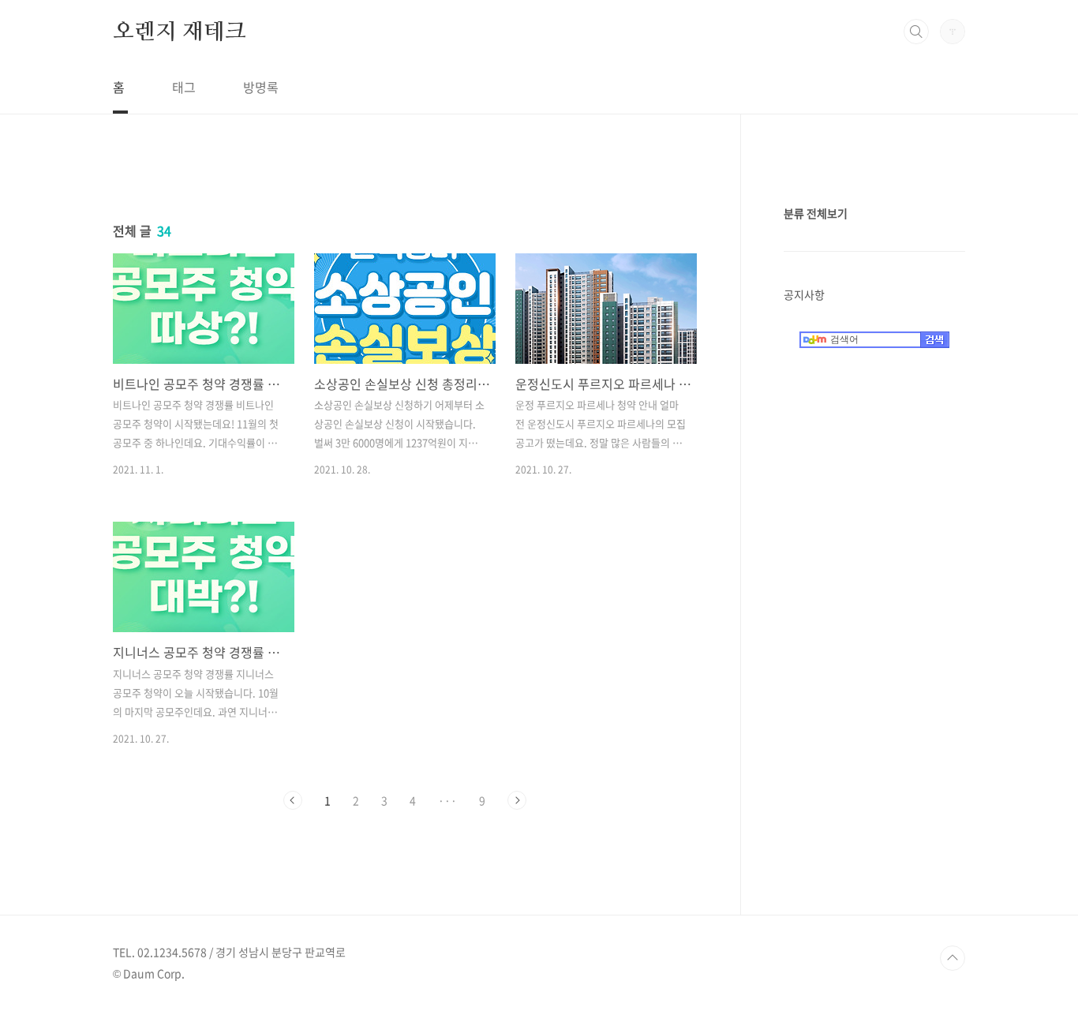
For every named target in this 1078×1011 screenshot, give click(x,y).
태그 (184, 86)
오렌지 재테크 (179, 30)
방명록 (261, 86)
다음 (516, 800)
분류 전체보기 (816, 213)
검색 (916, 31)
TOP (952, 958)
